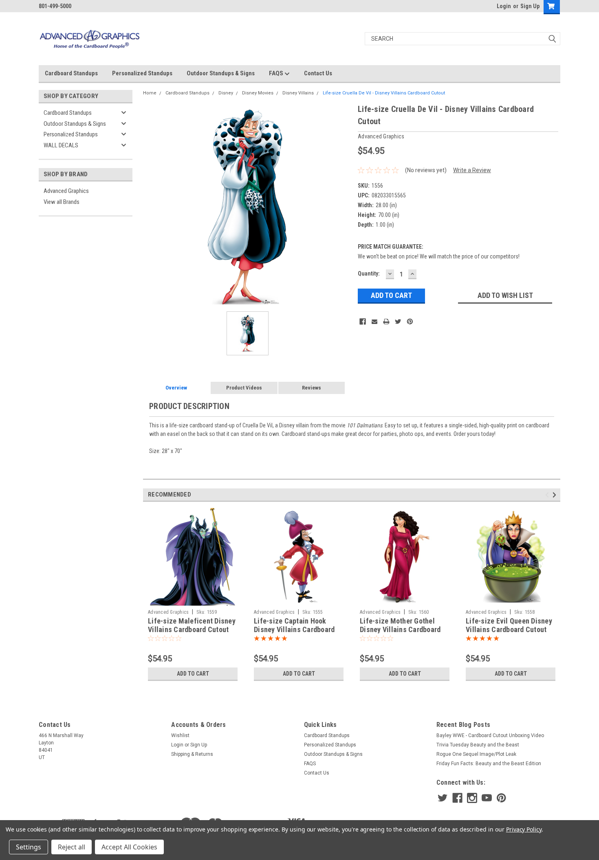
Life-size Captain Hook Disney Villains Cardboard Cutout (294, 629)
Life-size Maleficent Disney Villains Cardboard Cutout (192, 625)
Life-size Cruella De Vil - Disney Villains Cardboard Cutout (384, 93)
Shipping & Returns (192, 754)
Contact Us (318, 73)
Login (504, 6)
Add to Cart (193, 673)
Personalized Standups (142, 73)
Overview (176, 388)
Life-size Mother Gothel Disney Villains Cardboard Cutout (400, 629)
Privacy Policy (524, 829)
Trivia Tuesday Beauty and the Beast (477, 745)
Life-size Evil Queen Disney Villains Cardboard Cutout (509, 625)
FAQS (276, 73)
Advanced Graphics (66, 191)
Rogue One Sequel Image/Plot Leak (476, 754)
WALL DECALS (61, 145)
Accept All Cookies (129, 846)
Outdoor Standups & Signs (221, 73)
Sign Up (530, 6)
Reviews (311, 388)
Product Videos (244, 388)
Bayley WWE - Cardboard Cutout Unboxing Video (490, 735)
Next (556, 495)
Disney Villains (298, 93)
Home (149, 93)
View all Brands (61, 202)
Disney (225, 93)
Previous (548, 495)
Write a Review (472, 170)
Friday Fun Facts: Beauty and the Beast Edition (488, 763)
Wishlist (180, 735)
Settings (28, 846)
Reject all (71, 846)
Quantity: (369, 273)
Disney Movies (257, 93)
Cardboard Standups (71, 73)
